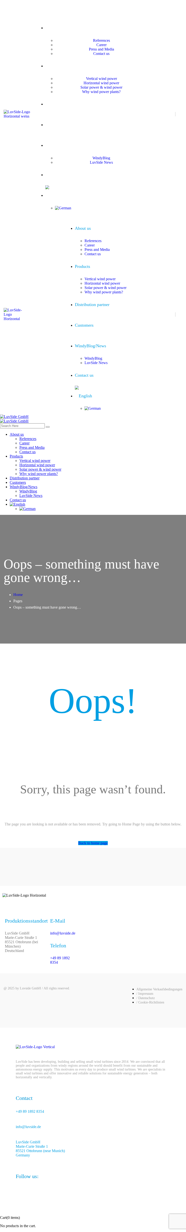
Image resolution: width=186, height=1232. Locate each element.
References (101, 40)
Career (101, 45)
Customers (96, 125)
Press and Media (101, 49)
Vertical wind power (101, 78)
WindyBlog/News (96, 145)
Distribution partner (96, 104)
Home (18, 595)
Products (96, 66)
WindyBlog (101, 158)
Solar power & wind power (101, 87)
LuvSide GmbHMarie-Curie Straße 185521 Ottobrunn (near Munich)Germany (40, 1148)
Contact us (101, 53)
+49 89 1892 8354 (60, 8)
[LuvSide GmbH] (14, 417)
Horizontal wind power (101, 83)
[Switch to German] (101, 208)
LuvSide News (101, 162)
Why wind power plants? (101, 92)
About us (96, 28)
